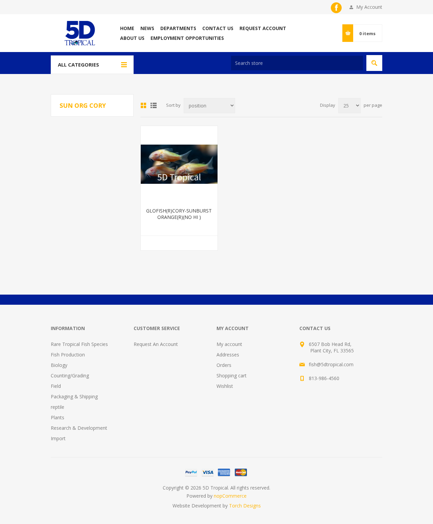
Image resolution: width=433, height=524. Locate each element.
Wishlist (224, 386)
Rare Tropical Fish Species (79, 344)
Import (58, 438)
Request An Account (156, 344)
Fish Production (68, 354)
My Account (369, 7)
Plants (57, 417)
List (154, 105)
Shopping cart (231, 375)
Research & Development (79, 428)
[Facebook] (336, 7)
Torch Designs (245, 505)
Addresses (227, 354)
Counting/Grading (70, 375)
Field (56, 386)
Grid (143, 105)
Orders (223, 365)
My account (229, 344)
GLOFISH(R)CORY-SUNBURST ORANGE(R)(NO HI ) (179, 213)
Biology (59, 365)
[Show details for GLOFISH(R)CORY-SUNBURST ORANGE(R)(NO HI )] (179, 164)
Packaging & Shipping (74, 396)
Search (374, 63)
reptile (57, 407)
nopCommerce (230, 496)
